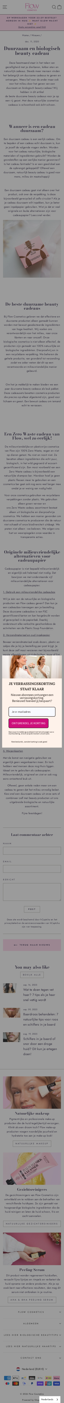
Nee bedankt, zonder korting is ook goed (29, 741)
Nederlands (47, 1399)
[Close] (57, 659)
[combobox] (49, 1399)
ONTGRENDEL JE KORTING (28, 723)
